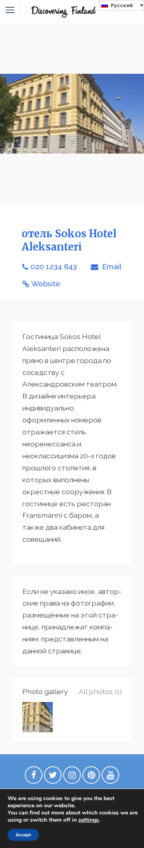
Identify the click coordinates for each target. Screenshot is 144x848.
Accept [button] (23, 835)
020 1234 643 (53, 266)
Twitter (53, 777)
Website (45, 284)
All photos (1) (100, 691)
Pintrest (91, 777)
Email (111, 266)
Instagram (72, 777)
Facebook (34, 777)
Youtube (110, 777)
